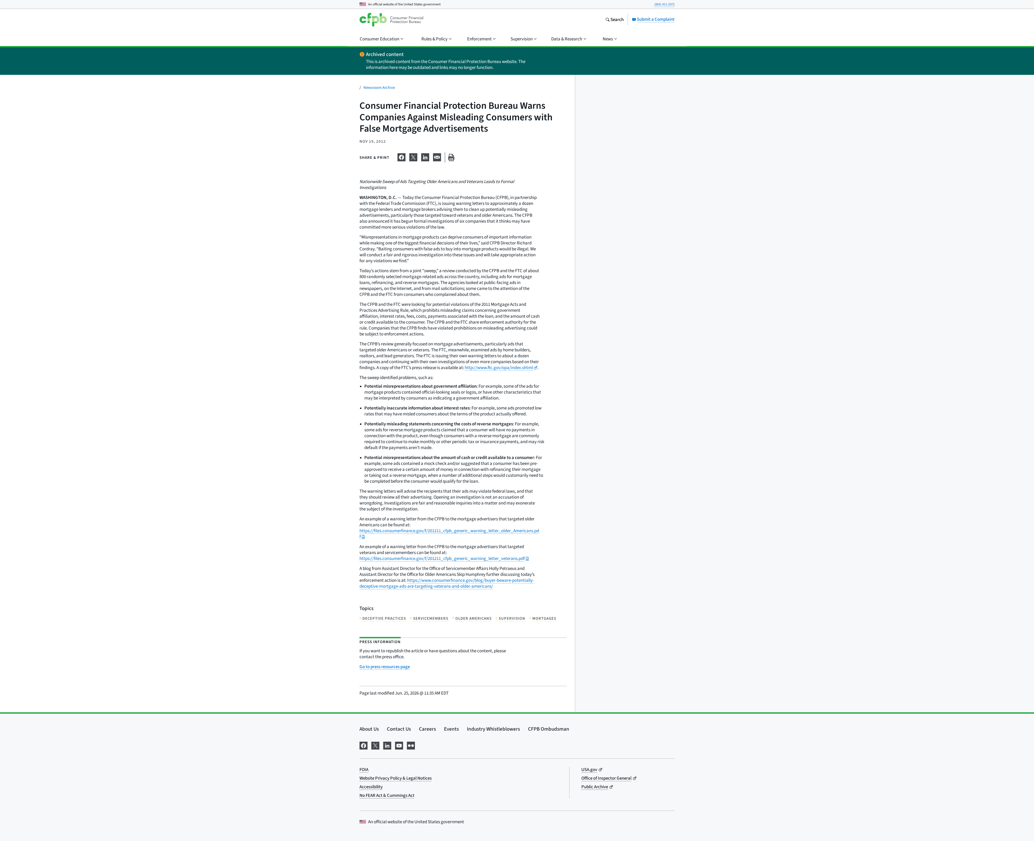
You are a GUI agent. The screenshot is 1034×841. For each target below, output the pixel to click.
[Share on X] (413, 156)
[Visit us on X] (375, 744)
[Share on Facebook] (401, 156)
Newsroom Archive (379, 87)
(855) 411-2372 (664, 4)
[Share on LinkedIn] (425, 156)
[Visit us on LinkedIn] (387, 744)
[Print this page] (451, 157)
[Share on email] (437, 156)
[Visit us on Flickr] (411, 744)
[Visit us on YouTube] (399, 744)
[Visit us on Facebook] (363, 744)
